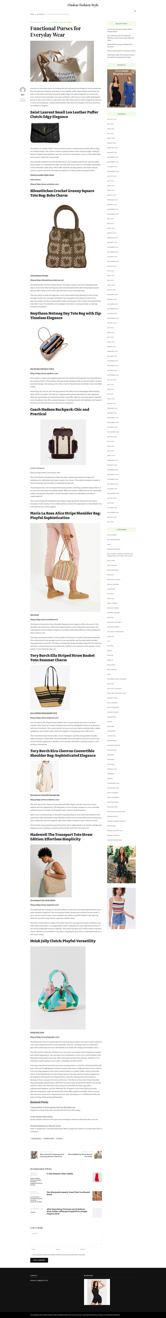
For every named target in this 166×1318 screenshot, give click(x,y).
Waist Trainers (113, 797)
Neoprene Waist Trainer (116, 679)
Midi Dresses (112, 669)
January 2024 (112, 242)
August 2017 (111, 517)
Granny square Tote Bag (39, 276)
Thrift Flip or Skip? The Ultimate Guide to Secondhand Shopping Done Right (121, 56)
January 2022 (112, 356)
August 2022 (112, 323)
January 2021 (112, 413)
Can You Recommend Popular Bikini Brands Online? (119, 30)
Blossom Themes (98, 1315)
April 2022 (111, 342)
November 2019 (112, 474)
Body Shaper (112, 565)
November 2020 (113, 422)
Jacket (109, 650)
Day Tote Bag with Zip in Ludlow (42, 369)
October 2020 (112, 427)
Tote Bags (111, 764)
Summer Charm (49, 1138)
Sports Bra (111, 736)
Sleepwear (111, 731)
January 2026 (112, 152)
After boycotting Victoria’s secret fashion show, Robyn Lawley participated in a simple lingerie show (67, 1211)
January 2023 (112, 299)
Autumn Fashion (36, 1198)
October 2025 (112, 166)
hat (108, 641)
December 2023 (112, 247)
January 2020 (112, 465)
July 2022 (110, 328)
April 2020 (111, 455)
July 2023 (110, 271)
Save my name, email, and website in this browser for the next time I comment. (58, 1255)
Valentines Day (113, 788)
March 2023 (111, 290)
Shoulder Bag (36, 1138)
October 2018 (112, 489)
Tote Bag (59, 1138)
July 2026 (110, 124)
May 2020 (110, 451)
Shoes (109, 721)
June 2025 (111, 185)
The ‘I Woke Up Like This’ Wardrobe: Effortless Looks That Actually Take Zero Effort (120, 38)
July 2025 (110, 181)
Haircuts (110, 636)
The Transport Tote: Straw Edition (42, 900)
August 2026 (112, 119)
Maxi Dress (111, 665)
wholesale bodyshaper (116, 811)
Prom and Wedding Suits (116, 693)
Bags (109, 544)
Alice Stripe (34, 615)
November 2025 (113, 162)
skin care (110, 726)
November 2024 (113, 214)
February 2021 (112, 408)
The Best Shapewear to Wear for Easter (45, 1126)
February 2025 (112, 200)
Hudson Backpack (37, 468)
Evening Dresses (113, 612)
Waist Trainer (112, 793)
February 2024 (112, 238)
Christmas (111, 589)
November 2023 (113, 252)
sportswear (112, 740)
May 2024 (110, 223)
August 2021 (111, 380)
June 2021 (110, 389)
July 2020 (110, 441)
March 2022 (111, 346)
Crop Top (110, 598)
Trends (69, 22)
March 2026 (111, 143)
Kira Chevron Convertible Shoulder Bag (45, 795)
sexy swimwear (113, 707)
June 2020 (111, 446)
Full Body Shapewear (115, 631)
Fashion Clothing (114, 622)
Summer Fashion (36, 1183)
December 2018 (112, 479)
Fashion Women (36, 1202)
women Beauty (112, 816)
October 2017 (112, 508)
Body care (111, 560)
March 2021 (111, 403)
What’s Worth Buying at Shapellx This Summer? (119, 46)
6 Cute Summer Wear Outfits (41, 1117)
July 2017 (110, 522)
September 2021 (113, 375)
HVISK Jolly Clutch (37, 1033)
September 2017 (113, 512)
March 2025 (111, 195)
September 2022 (113, 318)
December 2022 (112, 304)
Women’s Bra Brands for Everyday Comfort (121, 51)
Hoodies (110, 646)
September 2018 (113, 493)
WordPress (116, 1315)
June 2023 (111, 275)
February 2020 (112, 460)
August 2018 (111, 498)
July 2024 (110, 219)
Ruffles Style (112, 698)
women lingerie (113, 835)
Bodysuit (110, 575)
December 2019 (112, 470)
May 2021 (110, 394)
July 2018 (110, 503)
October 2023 (112, 256)
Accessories (53, 22)
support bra (112, 750)
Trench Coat (112, 769)
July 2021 (110, 384)
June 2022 (111, 332)
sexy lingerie (112, 703)
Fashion (62, 22)
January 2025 (112, 204)
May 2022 (110, 337)
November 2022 (113, 309)
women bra (111, 826)
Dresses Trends (35, 1180)
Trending (111, 774)
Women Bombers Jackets (116, 821)
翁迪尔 (23, 94)
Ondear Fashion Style (83, 5)
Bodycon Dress (113, 570)
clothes (110, 594)
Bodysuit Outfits (113, 579)
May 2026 (110, 133)
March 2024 (111, 233)
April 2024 (111, 228)
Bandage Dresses (113, 549)
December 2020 (112, 418)
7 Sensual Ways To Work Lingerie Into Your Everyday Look (52, 1107)
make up (110, 660)
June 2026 (111, 129)
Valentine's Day (113, 783)
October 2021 (112, 370)
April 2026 (111, 138)
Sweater (110, 755)
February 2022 (112, 351)
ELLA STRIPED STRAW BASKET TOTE (43, 713)
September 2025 (113, 171)
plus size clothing (114, 688)
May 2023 (110, 280)
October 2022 (112, 313)
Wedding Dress (113, 802)
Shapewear (111, 717)
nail (109, 674)
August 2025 (112, 176)
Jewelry (110, 655)
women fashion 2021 (115, 830)
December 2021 (112, 361)
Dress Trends (35, 1178)
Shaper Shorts (113, 712)
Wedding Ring (112, 807)
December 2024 (112, 209)
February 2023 (112, 294)
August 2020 (112, 437)
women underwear (114, 840)
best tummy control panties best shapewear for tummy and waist (120, 555)
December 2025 (112, 157)
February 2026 (112, 148)
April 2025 (111, 190)
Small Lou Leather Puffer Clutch (42, 175)
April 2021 (111, 399)
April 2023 (111, 285)
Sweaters (111, 759)
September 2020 (113, 432)
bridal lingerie (113, 584)
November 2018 (112, 484)
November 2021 (112, 365)
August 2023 (112, 266)
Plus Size (110, 684)
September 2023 (113, 261)
